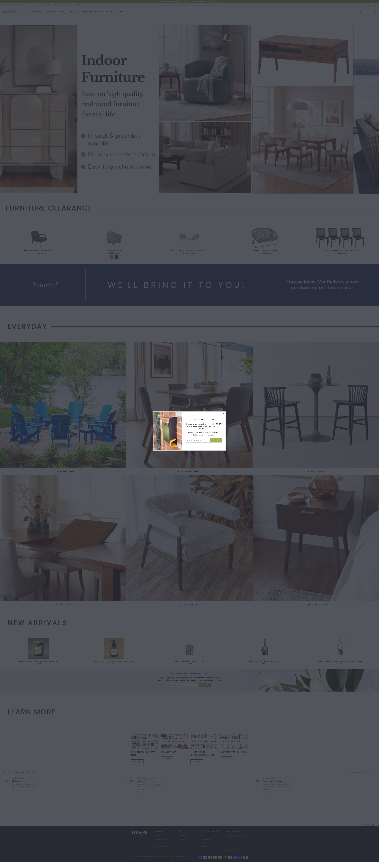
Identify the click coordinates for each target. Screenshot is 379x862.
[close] (224, 413)
